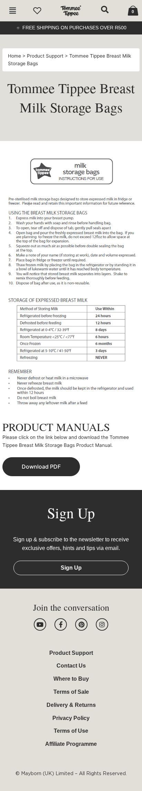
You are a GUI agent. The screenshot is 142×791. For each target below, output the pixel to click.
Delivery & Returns (71, 705)
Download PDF (41, 466)
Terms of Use (71, 731)
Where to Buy (71, 679)
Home (15, 56)
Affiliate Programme (71, 744)
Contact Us (71, 666)
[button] (12, 11)
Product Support (46, 56)
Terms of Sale (71, 692)
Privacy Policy (71, 718)
